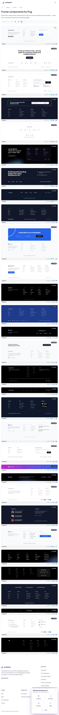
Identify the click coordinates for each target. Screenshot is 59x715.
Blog (2, 696)
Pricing (3, 703)
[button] (29, 35)
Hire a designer (5, 700)
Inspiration (43, 670)
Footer (15, 7)
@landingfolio (4, 678)
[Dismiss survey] (55, 690)
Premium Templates (46, 682)
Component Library (46, 676)
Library (8, 7)
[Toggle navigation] (55, 2)
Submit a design (45, 685)
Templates (43, 679)
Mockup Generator (26, 696)
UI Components (45, 673)
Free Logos (24, 693)
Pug (21, 7)
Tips (2, 693)
